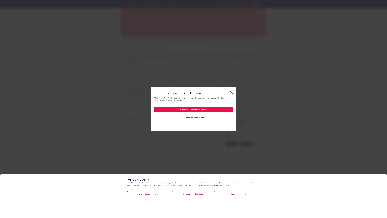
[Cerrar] (231, 92)
